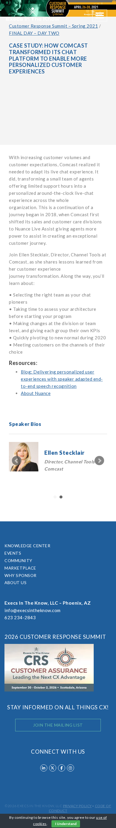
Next (99, 460)
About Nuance (36, 393)
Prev (16, 460)
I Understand (65, 823)
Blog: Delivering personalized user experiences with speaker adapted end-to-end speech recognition (62, 379)
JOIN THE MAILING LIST (58, 724)
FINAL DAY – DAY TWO (34, 33)
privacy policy (77, 806)
